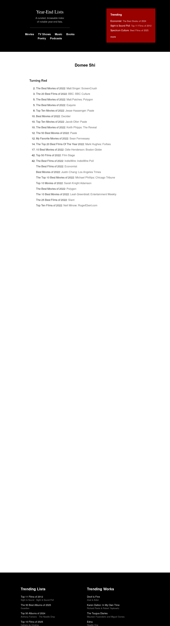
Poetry (42, 38)
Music (58, 34)
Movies (29, 34)
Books (70, 34)
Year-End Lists (50, 11)
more (113, 36)
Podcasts (56, 38)
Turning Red (38, 80)
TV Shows (44, 34)
